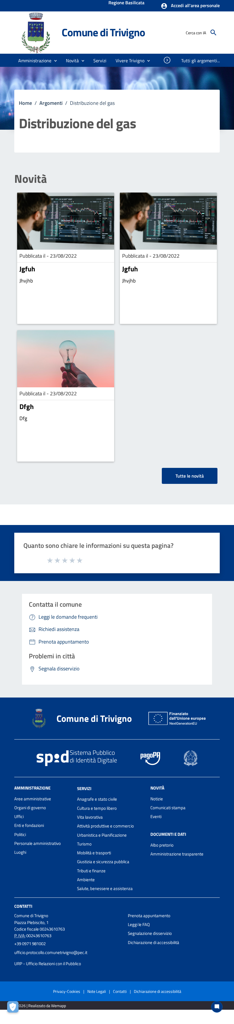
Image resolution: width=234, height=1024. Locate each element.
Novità (30, 179)
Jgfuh (27, 269)
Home (25, 103)
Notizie (156, 798)
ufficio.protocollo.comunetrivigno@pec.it (50, 952)
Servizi (84, 788)
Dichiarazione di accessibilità (153, 942)
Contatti (23, 906)
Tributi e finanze (91, 870)
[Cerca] (213, 32)
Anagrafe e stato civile (97, 799)
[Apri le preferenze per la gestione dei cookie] (14, 1008)
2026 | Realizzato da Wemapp (41, 1006)
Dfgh (26, 406)
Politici (20, 834)
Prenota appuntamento (149, 915)
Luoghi (20, 852)
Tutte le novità (189, 475)
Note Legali (96, 991)
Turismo (84, 844)
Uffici (19, 816)
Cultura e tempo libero (97, 808)
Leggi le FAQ (139, 924)
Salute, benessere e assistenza (105, 888)
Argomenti (50, 103)
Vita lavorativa (90, 817)
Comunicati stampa (167, 807)
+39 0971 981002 (30, 943)
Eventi (156, 816)
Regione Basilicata (126, 3)
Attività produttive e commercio (105, 826)
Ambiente (86, 879)
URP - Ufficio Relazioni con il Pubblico (47, 963)
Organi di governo (30, 807)
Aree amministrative (32, 798)
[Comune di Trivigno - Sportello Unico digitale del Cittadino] (35, 32)
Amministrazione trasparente (176, 854)
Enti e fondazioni (29, 825)
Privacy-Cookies (66, 991)
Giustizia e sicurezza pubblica (103, 861)
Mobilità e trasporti (94, 852)
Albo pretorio (162, 845)
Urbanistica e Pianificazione (102, 835)
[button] (190, 6)
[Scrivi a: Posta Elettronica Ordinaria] (68, 958)
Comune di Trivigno (103, 32)
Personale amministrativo (37, 843)
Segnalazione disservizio (150, 933)
